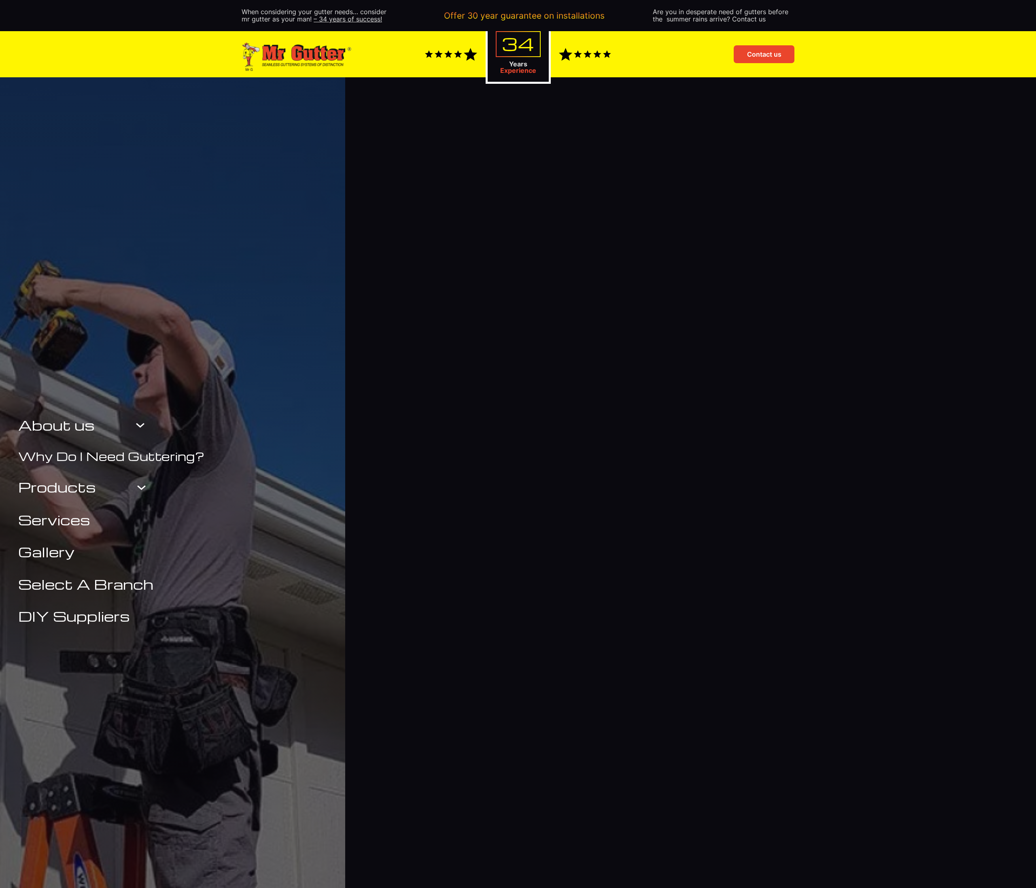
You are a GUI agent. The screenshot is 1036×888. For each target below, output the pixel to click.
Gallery (46, 551)
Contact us (764, 54)
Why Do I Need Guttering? (111, 456)
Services (54, 519)
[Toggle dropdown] (140, 425)
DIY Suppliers (74, 616)
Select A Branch (85, 584)
